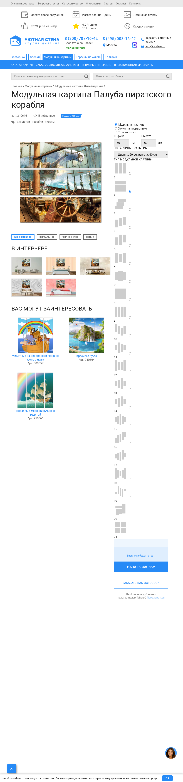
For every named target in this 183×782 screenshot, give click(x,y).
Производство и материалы (133, 64)
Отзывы (121, 3)
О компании (93, 3)
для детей (23, 121)
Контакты (135, 3)
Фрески (34, 57)
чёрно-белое (70, 237)
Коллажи (111, 57)
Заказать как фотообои (141, 583)
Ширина (119, 136)
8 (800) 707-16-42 (81, 38)
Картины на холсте (88, 57)
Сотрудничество (72, 3)
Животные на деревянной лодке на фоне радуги (35, 357)
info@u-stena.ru (155, 46)
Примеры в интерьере (96, 64)
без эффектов (23, 237)
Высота (146, 136)
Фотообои (18, 57)
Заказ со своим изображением (57, 64)
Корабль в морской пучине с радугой (35, 412)
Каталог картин (22, 64)
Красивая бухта (86, 356)
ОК (167, 778)
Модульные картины (58, 57)
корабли (37, 121)
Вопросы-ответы (48, 3)
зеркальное (47, 237)
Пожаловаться (156, 597)
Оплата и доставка (22, 3)
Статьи (108, 3)
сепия (90, 237)
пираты (50, 121)
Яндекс (89, 26)
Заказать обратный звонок (158, 39)
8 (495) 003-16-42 (119, 38)
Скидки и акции (143, 26)
